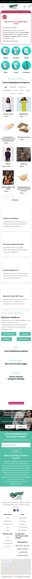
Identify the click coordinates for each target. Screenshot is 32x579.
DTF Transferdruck (22, 527)
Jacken (22, 90)
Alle (6, 87)
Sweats (13, 93)
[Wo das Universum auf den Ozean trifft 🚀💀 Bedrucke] (24, 396)
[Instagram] (14, 510)
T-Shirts (20, 93)
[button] (8, 334)
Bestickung (22, 521)
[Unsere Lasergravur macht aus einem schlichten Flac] (24, 387)
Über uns (7, 518)
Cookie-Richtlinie (7, 543)
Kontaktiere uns (8, 521)
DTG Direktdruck (22, 530)
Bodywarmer (22, 87)
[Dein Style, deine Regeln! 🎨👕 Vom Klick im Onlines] (8, 396)
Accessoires (12, 87)
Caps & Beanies (6, 90)
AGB (7, 537)
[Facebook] (17, 510)
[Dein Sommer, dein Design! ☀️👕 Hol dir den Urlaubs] (8, 387)
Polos (28, 90)
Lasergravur (22, 524)
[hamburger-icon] (2, 6)
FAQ (7, 527)
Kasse (7, 530)
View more (15, 200)
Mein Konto (8, 546)
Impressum (8, 540)
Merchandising (22, 518)
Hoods (15, 90)
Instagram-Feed (7, 524)
